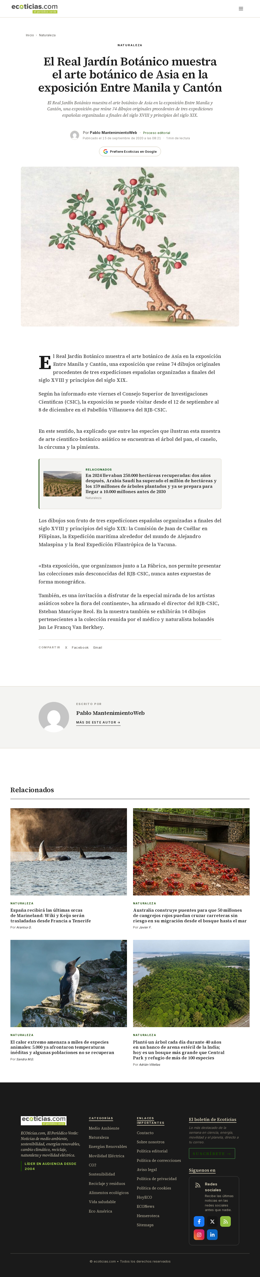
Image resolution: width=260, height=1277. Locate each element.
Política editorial (152, 1151)
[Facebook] (199, 1221)
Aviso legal (147, 1169)
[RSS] (225, 1221)
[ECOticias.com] (34, 8)
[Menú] (241, 9)
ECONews (145, 1206)
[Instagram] (199, 1234)
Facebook (80, 647)
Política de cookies (154, 1188)
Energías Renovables (108, 1146)
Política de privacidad (157, 1178)
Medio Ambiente (104, 1128)
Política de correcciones (159, 1160)
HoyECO (144, 1197)
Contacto (145, 1132)
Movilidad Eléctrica (106, 1156)
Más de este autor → (98, 722)
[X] (212, 1221)
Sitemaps (145, 1225)
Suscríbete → (212, 1153)
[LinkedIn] (212, 1234)
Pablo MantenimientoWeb (113, 132)
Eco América (100, 1211)
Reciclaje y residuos (107, 1183)
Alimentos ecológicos (109, 1192)
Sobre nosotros (151, 1142)
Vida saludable (102, 1201)
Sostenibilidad (102, 1174)
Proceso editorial (156, 133)
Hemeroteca (148, 1215)
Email (97, 647)
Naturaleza (47, 35)
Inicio (30, 35)
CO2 (92, 1165)
